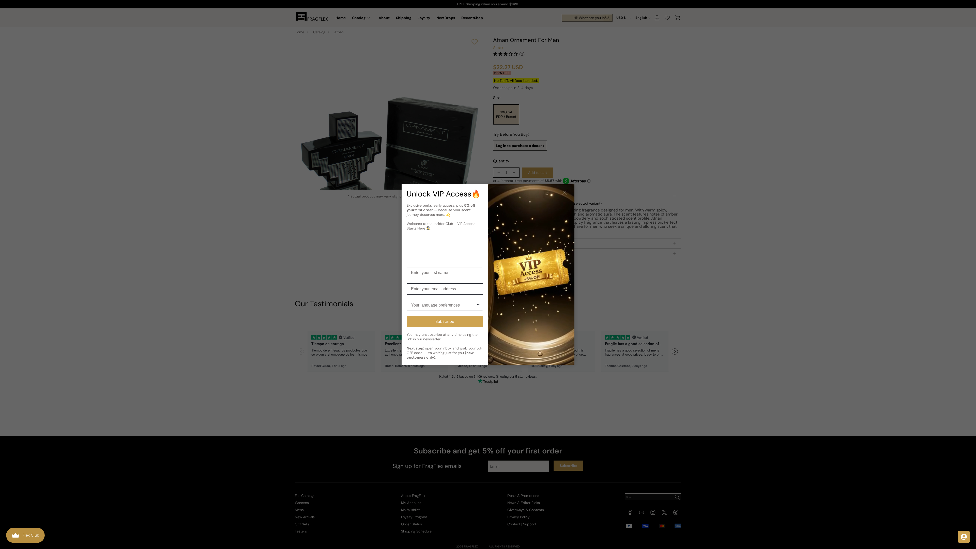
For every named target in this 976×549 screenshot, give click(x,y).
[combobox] (443, 305)
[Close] (564, 193)
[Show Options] (478, 305)
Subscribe (444, 321)
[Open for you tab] (964, 537)
